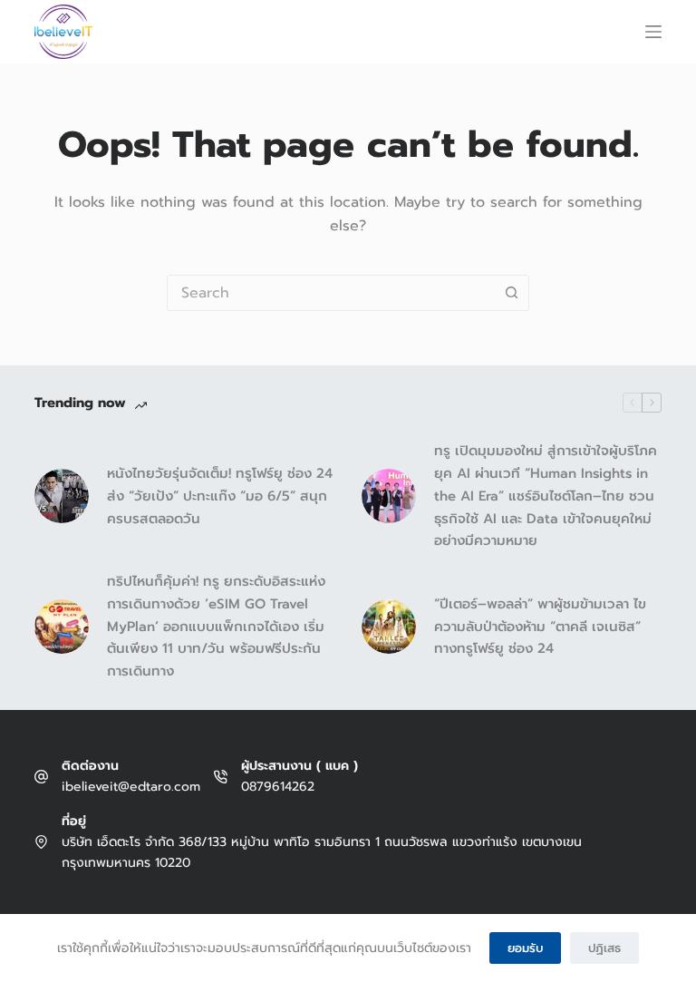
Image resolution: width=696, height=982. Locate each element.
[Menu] (653, 32)
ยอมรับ (525, 948)
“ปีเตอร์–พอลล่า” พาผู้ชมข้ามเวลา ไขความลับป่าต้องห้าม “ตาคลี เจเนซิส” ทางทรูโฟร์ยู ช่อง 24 (540, 626)
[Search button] (511, 293)
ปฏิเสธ (604, 948)
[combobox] (331, 293)
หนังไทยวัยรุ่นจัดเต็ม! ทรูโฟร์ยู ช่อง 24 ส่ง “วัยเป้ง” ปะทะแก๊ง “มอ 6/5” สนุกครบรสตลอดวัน (220, 496)
